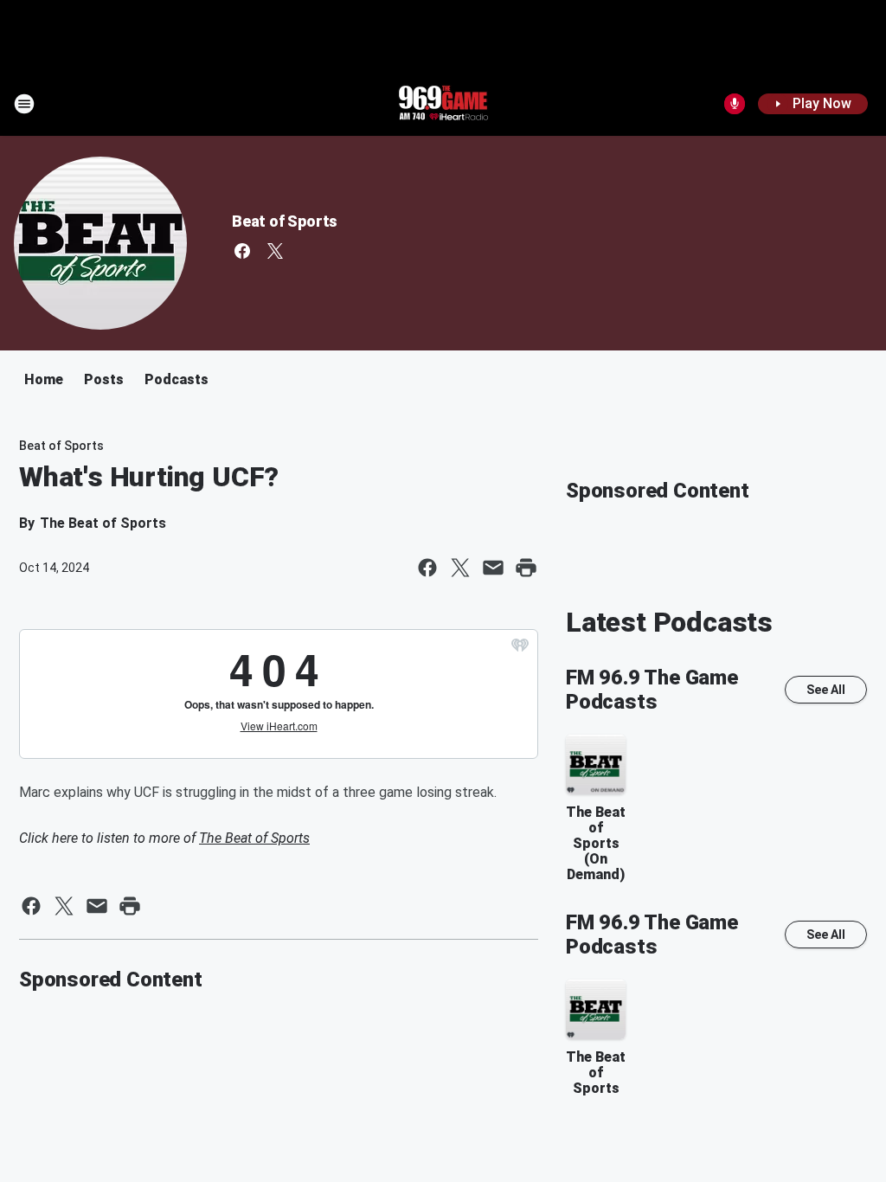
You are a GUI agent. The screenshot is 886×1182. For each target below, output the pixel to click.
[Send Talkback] (734, 103)
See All (825, 690)
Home (43, 379)
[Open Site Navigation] (24, 103)
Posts (104, 379)
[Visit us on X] (275, 251)
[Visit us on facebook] (242, 251)
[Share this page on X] (460, 568)
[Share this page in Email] (493, 568)
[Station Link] (443, 104)
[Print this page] (526, 568)
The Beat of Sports (254, 838)
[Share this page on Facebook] (427, 568)
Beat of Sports (284, 221)
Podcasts (176, 379)
